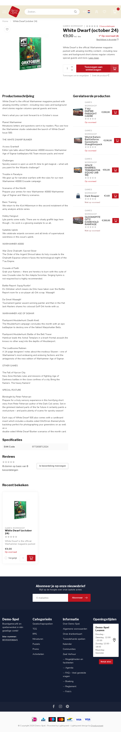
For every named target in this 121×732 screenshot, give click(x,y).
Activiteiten (38, 654)
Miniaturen (38, 638)
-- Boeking (68, 681)
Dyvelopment (97, 725)
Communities (69, 649)
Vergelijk (12, 558)
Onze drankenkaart (72, 633)
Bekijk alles (106, 661)
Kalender (67, 644)
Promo (36, 649)
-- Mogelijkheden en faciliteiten (73, 661)
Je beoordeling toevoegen (52, 465)
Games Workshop (73, 26)
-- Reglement (69, 686)
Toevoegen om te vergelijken (76, 75)
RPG (35, 633)
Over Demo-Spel (71, 623)
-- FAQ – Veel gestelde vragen (74, 674)
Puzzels (36, 644)
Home (5, 21)
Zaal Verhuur (69, 654)
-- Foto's (67, 691)
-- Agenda (68, 667)
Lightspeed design (79, 725)
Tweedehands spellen (74, 638)
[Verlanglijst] (104, 12)
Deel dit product (99, 75)
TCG (35, 628)
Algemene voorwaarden (75, 628)
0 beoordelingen (107, 26)
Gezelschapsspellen (43, 623)
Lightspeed (64, 725)
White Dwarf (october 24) (25, 21)
